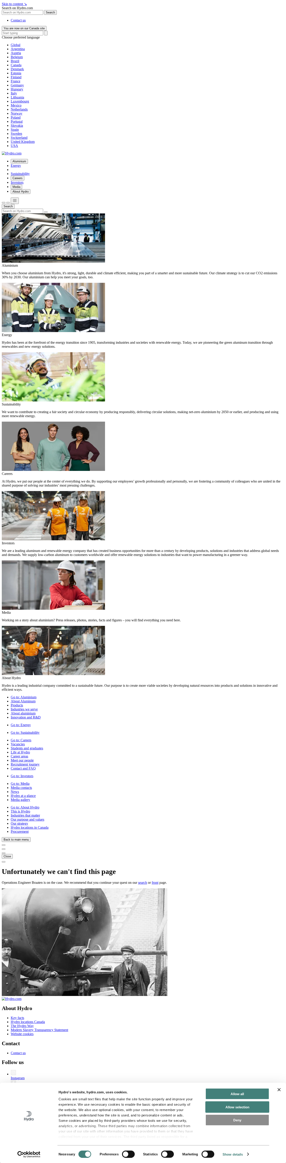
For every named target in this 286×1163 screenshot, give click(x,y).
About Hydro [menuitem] (21, 191)
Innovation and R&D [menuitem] (26, 717)
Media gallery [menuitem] (20, 800)
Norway (16, 113)
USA (14, 146)
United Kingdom (23, 142)
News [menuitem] (15, 792)
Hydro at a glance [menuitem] (23, 796)
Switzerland (19, 137)
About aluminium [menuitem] (23, 713)
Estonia (16, 73)
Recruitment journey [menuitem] (25, 764)
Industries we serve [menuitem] (24, 709)
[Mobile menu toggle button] (15, 200)
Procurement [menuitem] (20, 831)
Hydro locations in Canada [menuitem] (29, 827)
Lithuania (17, 97)
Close (7, 856)
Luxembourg (20, 101)
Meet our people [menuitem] (22, 760)
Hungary (17, 89)
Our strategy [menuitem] (19, 823)
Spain (15, 129)
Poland (16, 117)
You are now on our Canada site (24, 28)
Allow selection (237, 1107)
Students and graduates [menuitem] (27, 748)
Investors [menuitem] (17, 182)
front (155, 882)
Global (15, 45)
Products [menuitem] (17, 705)
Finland (16, 77)
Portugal (17, 121)
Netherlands (19, 109)
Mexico (16, 105)
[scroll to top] (3, 862)
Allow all (237, 1094)
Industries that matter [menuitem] (25, 815)
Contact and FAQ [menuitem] (23, 768)
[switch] (128, 1154)
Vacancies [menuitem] (18, 744)
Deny (237, 1120)
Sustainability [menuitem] (20, 174)
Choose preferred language (21, 37)
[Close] (8, 202)
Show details (233, 1154)
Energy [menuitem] (16, 165)
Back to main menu (16, 839)
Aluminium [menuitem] (19, 161)
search (142, 882)
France (15, 81)
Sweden (16, 133)
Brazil (15, 61)
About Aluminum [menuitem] (23, 701)
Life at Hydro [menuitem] (20, 752)
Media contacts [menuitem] (21, 788)
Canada (16, 65)
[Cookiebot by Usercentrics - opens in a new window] (28, 1154)
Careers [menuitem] (18, 178)
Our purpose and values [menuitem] (27, 819)
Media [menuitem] (16, 187)
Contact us (18, 20)
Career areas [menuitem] (19, 756)
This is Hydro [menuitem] (20, 811)
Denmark (17, 69)
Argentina (18, 49)
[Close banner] (279, 1089)
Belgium (17, 57)
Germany (17, 85)
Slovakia (17, 125)
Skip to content (14, 4)
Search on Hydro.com (17, 8)
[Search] (46, 33)
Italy (14, 93)
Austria (16, 53)
